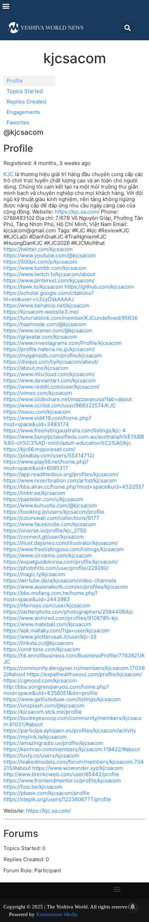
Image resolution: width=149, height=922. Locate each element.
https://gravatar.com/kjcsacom (40, 336)
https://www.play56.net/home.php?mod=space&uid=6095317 (46, 464)
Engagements (23, 112)
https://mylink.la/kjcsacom (35, 736)
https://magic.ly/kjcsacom (34, 574)
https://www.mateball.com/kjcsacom (47, 624)
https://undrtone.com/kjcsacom (41, 649)
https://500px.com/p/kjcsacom (40, 261)
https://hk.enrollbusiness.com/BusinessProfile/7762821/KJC (74, 658)
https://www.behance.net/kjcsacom (46, 305)
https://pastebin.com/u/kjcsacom (43, 499)
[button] (5, 5)
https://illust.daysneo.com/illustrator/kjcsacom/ (60, 543)
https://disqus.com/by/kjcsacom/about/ (50, 361)
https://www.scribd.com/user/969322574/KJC (59, 405)
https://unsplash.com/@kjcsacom (43, 705)
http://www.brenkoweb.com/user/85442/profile (61, 774)
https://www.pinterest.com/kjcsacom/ (49, 280)
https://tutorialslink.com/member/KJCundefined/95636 (70, 318)
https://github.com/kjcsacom (99, 286)
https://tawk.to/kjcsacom (33, 286)
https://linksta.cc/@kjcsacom (38, 643)
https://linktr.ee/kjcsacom (34, 493)
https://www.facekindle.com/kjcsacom (49, 524)
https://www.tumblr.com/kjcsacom (44, 268)
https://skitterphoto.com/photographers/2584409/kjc (68, 611)
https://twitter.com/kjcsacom (38, 249)
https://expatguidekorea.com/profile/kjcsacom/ (60, 561)
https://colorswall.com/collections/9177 (51, 518)
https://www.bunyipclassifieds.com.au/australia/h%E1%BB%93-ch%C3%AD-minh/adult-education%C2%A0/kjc (73, 439)
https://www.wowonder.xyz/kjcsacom (77, 768)
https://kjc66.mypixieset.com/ (39, 449)
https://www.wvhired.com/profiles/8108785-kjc (61, 618)
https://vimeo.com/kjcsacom (37, 393)
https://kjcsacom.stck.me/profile (42, 711)
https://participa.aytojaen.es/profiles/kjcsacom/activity (69, 730)
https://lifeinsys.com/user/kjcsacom (46, 605)
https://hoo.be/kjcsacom (32, 786)
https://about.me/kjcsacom (35, 368)
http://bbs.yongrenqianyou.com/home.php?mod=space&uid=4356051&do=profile (56, 689)
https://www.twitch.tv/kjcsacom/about (49, 274)
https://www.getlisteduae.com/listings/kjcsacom (62, 699)
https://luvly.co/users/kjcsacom (41, 755)
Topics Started (25, 91)
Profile (15, 80)
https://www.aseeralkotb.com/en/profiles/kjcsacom (65, 586)
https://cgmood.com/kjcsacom (40, 680)
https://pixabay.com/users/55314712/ (48, 455)
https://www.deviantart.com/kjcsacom (49, 380)
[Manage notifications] (132, 906)
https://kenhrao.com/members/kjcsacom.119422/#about (71, 749)
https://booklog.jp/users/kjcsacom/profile (53, 511)
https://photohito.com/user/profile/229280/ (55, 568)
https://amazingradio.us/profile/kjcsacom (53, 743)
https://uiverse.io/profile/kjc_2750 (44, 530)
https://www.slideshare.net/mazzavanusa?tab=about (67, 399)
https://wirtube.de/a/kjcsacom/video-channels (59, 580)
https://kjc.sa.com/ (77, 211)
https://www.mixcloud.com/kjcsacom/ (49, 374)
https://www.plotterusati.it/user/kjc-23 (50, 636)
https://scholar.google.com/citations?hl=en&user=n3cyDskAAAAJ (48, 296)
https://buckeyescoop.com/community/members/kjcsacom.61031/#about (72, 721)
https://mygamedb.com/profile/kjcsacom (52, 355)
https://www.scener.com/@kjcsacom (47, 330)
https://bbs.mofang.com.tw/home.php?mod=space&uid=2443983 (50, 596)
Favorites (18, 122)
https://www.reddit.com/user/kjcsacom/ (51, 386)
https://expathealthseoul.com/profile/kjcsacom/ (84, 674)
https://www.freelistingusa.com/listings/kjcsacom (63, 549)
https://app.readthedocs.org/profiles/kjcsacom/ (61, 474)
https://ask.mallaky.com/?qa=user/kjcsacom (56, 630)
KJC (8, 174)
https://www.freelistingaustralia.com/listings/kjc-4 (64, 430)
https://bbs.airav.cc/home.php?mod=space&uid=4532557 (73, 486)
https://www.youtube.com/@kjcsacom (49, 255)
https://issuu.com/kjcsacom (36, 411)
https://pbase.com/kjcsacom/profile (46, 793)
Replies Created (26, 101)
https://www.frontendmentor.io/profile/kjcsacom (62, 780)
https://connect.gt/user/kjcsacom (43, 536)
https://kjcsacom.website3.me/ (41, 311)
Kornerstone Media (57, 914)
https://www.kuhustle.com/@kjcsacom (50, 505)
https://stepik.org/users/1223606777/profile (57, 799)
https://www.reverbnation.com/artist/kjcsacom (60, 480)
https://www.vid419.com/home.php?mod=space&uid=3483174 (47, 421)
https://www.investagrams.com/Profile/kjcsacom (62, 343)
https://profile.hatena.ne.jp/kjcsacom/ (49, 349)
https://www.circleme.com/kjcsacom (47, 555)
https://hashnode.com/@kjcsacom (44, 324)
